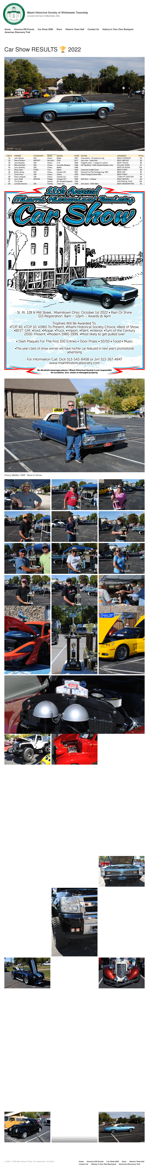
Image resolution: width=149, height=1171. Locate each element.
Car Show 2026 (45, 29)
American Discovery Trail (17, 32)
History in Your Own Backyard (117, 29)
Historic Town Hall (74, 29)
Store (59, 29)
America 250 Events (24, 29)
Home (8, 29)
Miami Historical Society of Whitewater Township (57, 12)
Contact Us (93, 29)
